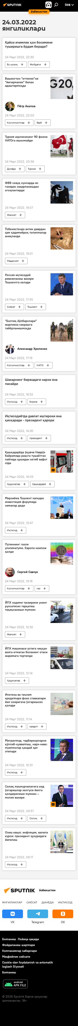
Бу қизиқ (12, 64)
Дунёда (11, 168)
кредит (33, 726)
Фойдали (35, 64)
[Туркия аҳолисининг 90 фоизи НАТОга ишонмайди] (61, 146)
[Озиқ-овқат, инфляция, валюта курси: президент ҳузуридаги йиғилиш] (61, 842)
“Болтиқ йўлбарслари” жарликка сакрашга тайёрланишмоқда (21, 324)
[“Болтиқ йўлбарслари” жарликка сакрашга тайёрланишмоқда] (61, 330)
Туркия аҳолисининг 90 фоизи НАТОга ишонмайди (26, 138)
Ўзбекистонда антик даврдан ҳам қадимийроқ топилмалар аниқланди (25, 232)
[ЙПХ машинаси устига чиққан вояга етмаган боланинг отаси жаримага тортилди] (61, 658)
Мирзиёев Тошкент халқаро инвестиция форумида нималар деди (24, 501)
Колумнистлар (15, 122)
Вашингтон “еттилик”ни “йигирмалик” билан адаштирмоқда (21, 82)
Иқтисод (12, 401)
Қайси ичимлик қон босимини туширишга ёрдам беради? (28, 44)
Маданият (13, 260)
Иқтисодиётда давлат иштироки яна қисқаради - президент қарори (33, 418)
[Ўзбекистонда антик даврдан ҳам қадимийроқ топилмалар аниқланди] (61, 238)
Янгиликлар (12, 902)
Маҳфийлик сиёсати (16, 957)
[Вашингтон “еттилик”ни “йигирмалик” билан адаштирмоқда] (61, 88)
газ (38, 588)
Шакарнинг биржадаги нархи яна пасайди (31, 382)
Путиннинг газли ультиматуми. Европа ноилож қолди (25, 548)
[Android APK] (15, 984)
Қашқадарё (39, 484)
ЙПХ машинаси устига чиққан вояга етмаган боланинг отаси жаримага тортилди (26, 652)
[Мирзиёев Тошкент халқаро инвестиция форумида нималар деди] (61, 507)
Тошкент (32, 306)
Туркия (32, 168)
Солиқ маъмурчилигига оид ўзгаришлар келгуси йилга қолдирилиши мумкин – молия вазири (24, 792)
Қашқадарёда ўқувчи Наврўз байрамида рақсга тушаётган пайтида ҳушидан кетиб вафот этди (26, 457)
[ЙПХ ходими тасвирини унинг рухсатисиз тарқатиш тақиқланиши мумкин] (61, 612)
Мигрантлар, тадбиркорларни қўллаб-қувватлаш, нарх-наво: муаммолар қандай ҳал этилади (26, 746)
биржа (33, 401)
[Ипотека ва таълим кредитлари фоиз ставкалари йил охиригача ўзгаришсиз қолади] (61, 704)
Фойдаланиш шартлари (18, 945)
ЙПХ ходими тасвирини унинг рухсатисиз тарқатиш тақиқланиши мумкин (26, 606)
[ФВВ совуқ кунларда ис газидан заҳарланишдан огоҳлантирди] (61, 192)
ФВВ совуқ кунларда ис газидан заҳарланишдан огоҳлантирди (22, 186)
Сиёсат (11, 306)
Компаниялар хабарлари (19, 951)
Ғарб (39, 122)
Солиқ (33, 818)
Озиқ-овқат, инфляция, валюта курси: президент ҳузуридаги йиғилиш (26, 836)
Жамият (11, 214)
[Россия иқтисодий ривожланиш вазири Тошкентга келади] (61, 284)
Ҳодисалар (13, 484)
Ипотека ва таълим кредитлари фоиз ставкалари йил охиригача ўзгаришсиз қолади (25, 700)
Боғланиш (9, 939)
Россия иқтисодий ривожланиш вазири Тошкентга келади (19, 278)
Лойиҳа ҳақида (28, 939)
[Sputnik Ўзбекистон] (13, 6)
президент (35, 438)
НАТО (40, 365)
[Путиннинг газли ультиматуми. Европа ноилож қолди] (61, 554)
